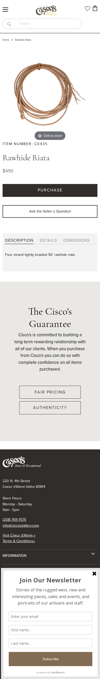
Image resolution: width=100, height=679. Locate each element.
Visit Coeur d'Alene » (19, 535)
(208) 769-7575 (14, 519)
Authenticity (50, 407)
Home (6, 39)
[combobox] (49, 24)
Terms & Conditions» (19, 541)
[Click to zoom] (50, 94)
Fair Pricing (50, 392)
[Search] (9, 24)
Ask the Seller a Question (50, 211)
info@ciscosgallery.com (21, 525)
